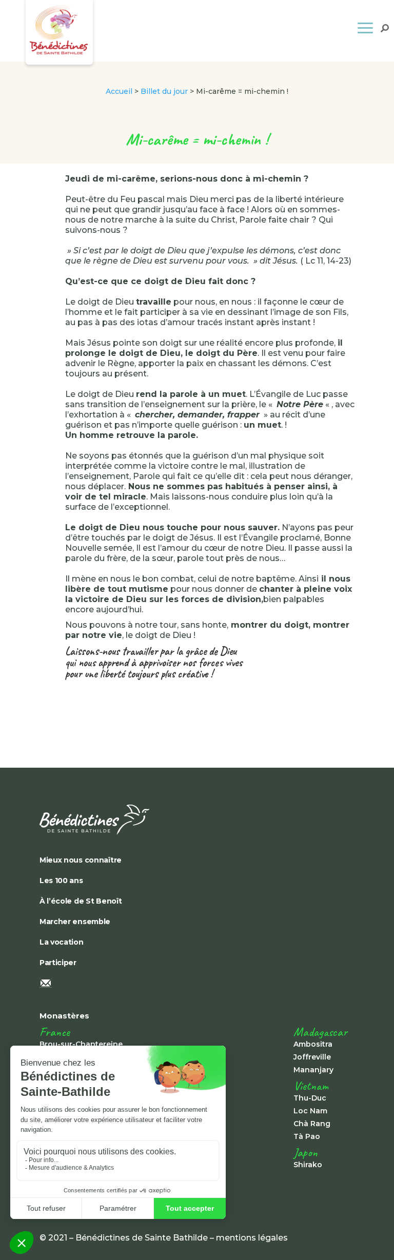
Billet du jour (164, 91)
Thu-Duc (309, 1098)
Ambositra (312, 1044)
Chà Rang (311, 1123)
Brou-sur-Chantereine (81, 1044)
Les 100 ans (61, 880)
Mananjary (313, 1069)
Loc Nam (310, 1110)
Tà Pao (306, 1136)
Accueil (119, 91)
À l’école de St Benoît (81, 901)
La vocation (62, 942)
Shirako (307, 1164)
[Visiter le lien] (197, 820)
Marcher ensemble (75, 921)
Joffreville (312, 1057)
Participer (58, 962)
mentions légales (252, 1238)
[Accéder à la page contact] (197, 984)
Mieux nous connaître (81, 860)
